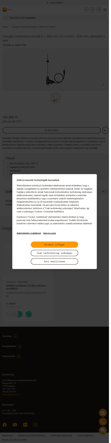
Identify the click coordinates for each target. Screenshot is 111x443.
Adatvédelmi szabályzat (29, 233)
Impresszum (49, 233)
